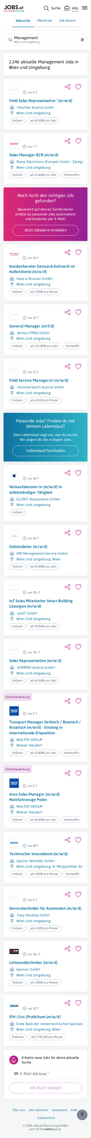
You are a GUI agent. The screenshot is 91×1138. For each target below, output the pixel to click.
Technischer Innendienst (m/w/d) (38, 853)
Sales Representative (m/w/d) (35, 660)
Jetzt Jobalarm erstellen (45, 230)
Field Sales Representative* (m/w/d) (40, 100)
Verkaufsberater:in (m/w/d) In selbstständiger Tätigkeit (35, 489)
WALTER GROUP (29, 740)
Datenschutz (46, 1118)
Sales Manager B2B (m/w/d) (34, 155)
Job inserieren (38, 1110)
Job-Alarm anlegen (45, 1087)
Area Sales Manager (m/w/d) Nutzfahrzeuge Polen (34, 797)
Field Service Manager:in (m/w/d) (38, 380)
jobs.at (38, 1125)
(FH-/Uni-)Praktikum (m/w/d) (35, 1016)
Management (51, 61)
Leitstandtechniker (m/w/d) (33, 962)
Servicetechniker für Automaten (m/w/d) (45, 908)
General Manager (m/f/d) (31, 326)
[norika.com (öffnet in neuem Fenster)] (45, 1129)
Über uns (18, 1110)
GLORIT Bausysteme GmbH (38, 499)
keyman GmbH (28, 969)
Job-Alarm (67, 20)
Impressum (60, 1110)
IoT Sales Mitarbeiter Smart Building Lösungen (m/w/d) (41, 603)
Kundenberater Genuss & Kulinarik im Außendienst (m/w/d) (42, 269)
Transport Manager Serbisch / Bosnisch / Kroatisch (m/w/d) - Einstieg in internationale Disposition (45, 727)
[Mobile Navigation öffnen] (84, 7)
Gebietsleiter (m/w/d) (28, 546)
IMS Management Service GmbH (42, 553)
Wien (56, 559)
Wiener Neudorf (29, 745)
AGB (74, 1110)
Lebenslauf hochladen (45, 450)
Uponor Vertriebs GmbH (35, 861)
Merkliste (44, 20)
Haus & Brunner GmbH (34, 279)
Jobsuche (22, 20)
